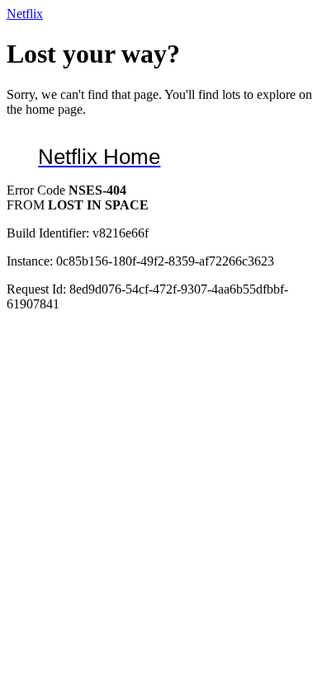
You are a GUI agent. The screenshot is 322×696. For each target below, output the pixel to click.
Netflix (25, 14)
